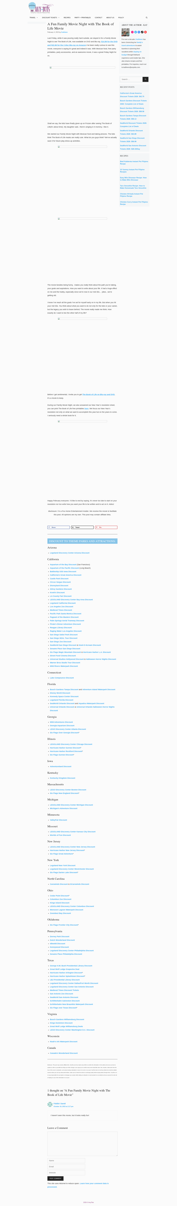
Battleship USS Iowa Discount (63, 572)
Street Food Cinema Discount (63, 656)
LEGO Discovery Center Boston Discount (68, 790)
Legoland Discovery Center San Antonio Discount (72, 987)
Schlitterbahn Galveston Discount (65, 1001)
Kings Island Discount (59, 903)
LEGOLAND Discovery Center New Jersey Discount (72, 847)
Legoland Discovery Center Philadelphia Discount (72, 951)
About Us (110, 17)
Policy (121, 17)
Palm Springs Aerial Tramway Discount (67, 621)
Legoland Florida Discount (61, 700)
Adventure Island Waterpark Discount (98, 689)
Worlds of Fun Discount (60, 835)
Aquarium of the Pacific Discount (64, 568)
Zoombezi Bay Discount (60, 913)
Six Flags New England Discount (64, 793)
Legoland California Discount (63, 603)
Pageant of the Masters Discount (64, 617)
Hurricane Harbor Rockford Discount (66, 751)
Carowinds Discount (59, 884)
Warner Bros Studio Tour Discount (65, 663)
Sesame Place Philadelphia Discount (66, 954)
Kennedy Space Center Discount (64, 696)
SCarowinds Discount (79, 884)
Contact (98, 17)
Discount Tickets (49, 17)
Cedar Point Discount (59, 896)
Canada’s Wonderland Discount (64, 1053)
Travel (32, 17)
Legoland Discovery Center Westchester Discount (72, 869)
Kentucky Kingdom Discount (62, 778)
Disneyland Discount (59, 586)
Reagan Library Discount (61, 628)
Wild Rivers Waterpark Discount (64, 666)
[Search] (145, 79)
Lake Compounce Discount (62, 678)
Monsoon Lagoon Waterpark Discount (66, 910)
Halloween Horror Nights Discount (101, 659)
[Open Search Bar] (146, 17)
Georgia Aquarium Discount (62, 726)
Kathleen (139, 39)
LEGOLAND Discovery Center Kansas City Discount (72, 832)
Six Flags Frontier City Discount (64, 925)
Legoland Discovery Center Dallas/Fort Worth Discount (74, 983)
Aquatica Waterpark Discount (91, 703)
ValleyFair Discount (58, 820)
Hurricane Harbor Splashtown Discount (67, 976)
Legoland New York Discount (62, 865)
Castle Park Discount (59, 579)
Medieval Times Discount (61, 610)
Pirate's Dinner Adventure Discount (65, 624)
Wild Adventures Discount (61, 722)
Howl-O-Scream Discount (90, 645)
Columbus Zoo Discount (60, 899)
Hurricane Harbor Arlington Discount (66, 973)
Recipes (67, 17)
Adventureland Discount (60, 766)
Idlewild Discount (57, 944)
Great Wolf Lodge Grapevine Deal (64, 969)
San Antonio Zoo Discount (61, 994)
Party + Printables (83, 17)
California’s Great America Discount (65, 575)
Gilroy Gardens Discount (61, 589)
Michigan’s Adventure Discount (63, 808)
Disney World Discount (60, 693)
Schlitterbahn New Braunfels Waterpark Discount (71, 1004)
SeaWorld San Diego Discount (63, 645)
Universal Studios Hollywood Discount (67, 659)
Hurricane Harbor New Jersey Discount (67, 850)
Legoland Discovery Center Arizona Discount (69, 553)
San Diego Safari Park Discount (64, 635)
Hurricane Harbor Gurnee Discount (65, 748)
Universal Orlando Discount (62, 707)
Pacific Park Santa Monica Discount (65, 614)
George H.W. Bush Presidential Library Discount (71, 966)
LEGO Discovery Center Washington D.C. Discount (72, 1030)
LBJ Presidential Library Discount (65, 980)
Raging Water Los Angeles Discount (66, 631)
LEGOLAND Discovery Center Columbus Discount (72, 906)
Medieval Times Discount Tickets (64, 990)
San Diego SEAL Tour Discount (63, 638)
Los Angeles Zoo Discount (61, 607)
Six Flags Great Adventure (61, 854)
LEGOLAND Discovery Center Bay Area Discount (71, 600)
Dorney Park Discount (59, 937)
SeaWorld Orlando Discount (62, 703)
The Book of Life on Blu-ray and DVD (98, 394)
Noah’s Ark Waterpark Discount (63, 1042)
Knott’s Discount (57, 593)
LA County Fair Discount (60, 596)
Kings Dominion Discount (61, 1023)
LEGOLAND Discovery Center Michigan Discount (71, 805)
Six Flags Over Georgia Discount (64, 733)
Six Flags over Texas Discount (63, 1008)
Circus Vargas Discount (60, 582)
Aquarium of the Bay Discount (63, 565)
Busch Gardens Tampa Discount (64, 689)
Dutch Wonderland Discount (62, 940)
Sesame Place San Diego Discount (65, 649)
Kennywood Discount (59, 947)
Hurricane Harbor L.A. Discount (97, 652)
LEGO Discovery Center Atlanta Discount (68, 729)
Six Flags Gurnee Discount (61, 755)
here (86, 409)
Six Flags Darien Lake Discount (63, 872)
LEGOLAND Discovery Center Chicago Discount (71, 744)
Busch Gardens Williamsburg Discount (67, 1019)
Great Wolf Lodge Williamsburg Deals (66, 1026)
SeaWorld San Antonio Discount (64, 997)
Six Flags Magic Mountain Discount (65, 652)
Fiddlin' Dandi (60, 1104)
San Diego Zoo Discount (60, 642)
